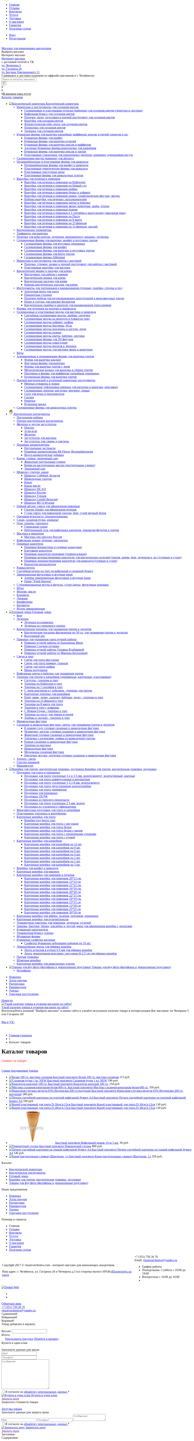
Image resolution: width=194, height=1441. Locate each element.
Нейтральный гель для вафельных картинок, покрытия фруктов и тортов (71, 530)
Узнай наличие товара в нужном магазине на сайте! (35, 1007)
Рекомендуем (17, 987)
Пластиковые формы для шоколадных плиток (53, 175)
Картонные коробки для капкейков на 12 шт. (53, 844)
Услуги (13, 15)
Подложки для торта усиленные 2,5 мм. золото (54, 803)
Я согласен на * (37, 1391)
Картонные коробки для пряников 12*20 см (52, 905)
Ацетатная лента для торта (41, 291)
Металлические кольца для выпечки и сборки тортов (58, 370)
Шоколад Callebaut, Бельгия (42, 475)
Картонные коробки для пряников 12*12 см (52, 881)
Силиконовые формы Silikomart (44, 257)
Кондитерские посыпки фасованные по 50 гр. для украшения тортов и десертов (76, 632)
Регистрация (17, 38)
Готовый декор (18, 1176)
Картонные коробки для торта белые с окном (53, 830)
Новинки (15, 977)
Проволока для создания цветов (45, 127)
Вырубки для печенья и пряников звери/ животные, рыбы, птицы (66, 206)
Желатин (30, 434)
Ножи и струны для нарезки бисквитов (49, 301)
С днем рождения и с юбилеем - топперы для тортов (58, 690)
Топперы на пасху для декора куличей (48, 714)
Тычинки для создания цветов (43, 131)
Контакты (15, 11)
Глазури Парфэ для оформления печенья (50, 509)
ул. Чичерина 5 (11, 65)
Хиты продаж (18, 980)
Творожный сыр (34, 468)
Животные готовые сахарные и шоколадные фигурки (59, 735)
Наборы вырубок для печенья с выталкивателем (55, 199)
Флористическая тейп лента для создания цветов (55, 124)
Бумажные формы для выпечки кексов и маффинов (57, 144)
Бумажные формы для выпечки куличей (50, 141)
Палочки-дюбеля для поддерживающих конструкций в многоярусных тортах (74, 298)
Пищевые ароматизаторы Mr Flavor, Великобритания (58, 451)
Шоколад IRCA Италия (39, 502)
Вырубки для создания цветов (43, 120)
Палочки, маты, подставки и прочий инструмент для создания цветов (69, 117)
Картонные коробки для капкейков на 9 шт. (52, 847)
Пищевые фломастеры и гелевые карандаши (53, 547)
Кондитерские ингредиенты (27, 1172)
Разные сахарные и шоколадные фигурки (51, 741)
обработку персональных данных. (46, 1391)
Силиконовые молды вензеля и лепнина (50, 346)
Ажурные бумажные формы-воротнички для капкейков (60, 148)
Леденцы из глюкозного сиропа (44, 625)
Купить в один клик (44, 1395)
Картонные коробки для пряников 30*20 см (52, 912)
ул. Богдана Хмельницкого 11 (21, 72)
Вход (12, 35)
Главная (14, 4)
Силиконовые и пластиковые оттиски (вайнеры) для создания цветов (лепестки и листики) (83, 110)
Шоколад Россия (35, 492)
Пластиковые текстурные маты (44, 172)
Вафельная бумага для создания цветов (49, 114)
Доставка (15, 18)
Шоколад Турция (35, 496)
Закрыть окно (10, 1398)
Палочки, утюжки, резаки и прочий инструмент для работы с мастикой (70, 264)
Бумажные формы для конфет (43, 137)
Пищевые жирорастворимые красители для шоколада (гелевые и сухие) (70, 560)
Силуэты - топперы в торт (41, 680)
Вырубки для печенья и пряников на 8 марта (53, 219)
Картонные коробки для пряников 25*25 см (52, 909)
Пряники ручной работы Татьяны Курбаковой (54, 649)
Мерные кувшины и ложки (41, 383)
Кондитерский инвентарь (25, 1169)
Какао (28, 482)
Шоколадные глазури (38, 478)
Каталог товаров (12, 97)
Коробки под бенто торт (40, 820)
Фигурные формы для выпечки (44, 363)
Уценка (14, 990)
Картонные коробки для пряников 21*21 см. (52, 885)
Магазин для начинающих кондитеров (26, 48)
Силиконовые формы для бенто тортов (49, 253)
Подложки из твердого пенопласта (46, 799)
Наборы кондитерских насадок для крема (51, 284)
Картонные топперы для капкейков (47, 694)
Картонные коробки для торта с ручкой (49, 837)
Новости (7, 1000)
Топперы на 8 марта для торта (43, 704)
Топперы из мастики (37, 745)
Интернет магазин (13, 58)
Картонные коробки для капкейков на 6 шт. (52, 851)
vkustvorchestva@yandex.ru (160, 1260)
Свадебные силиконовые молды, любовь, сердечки (57, 315)
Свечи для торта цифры (39, 666)
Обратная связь (11, 1303)
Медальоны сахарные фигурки (44, 752)
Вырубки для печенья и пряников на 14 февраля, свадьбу (61, 226)
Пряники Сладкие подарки (41, 646)
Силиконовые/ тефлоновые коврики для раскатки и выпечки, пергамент (71, 387)
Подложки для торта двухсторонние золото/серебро (57, 786)
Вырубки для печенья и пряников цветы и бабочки (57, 202)
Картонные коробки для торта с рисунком (51, 823)
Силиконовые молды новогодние (46, 342)
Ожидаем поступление (24, 994)
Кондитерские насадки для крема (45, 281)
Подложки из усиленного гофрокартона (50, 806)
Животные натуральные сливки (45, 461)
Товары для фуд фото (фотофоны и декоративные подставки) (48, 1183)
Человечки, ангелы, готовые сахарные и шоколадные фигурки (64, 731)
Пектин (29, 427)
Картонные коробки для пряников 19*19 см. (52, 898)
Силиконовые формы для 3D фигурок (48, 339)
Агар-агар (30, 431)
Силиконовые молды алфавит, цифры (48, 322)
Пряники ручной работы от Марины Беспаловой (56, 653)
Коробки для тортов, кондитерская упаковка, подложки (45, 1179)
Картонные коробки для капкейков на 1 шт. (52, 861)
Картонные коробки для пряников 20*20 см (52, 892)
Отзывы (14, 8)
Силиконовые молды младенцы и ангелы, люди (55, 329)
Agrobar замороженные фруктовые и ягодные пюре (57, 577)
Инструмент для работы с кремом (46, 274)
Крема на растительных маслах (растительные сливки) (59, 465)
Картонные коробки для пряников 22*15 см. (52, 895)
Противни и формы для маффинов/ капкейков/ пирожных (61, 373)
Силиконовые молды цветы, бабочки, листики (54, 335)
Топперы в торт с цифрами (41, 707)
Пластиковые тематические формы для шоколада (56, 168)
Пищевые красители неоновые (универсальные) (55, 554)
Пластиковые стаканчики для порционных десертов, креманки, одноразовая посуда (78, 154)
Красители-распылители (40, 564)
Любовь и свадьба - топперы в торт (47, 717)
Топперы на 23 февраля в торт (43, 700)
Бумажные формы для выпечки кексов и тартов (55, 151)
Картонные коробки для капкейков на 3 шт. (52, 864)
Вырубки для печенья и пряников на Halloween (54, 182)
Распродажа (16, 983)
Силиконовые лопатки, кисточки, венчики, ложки (57, 390)
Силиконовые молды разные (42, 332)
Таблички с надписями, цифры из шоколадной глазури (59, 738)
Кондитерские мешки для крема (45, 277)
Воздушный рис (34, 636)
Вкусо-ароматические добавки (44, 455)
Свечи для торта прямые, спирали (46, 663)
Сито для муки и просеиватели (44, 393)
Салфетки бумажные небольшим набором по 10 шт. (57, 943)
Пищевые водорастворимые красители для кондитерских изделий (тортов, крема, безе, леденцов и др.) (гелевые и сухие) (102, 557)
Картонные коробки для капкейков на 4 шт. (52, 854)
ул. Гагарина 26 (12, 68)
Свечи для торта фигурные (41, 659)
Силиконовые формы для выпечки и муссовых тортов (59, 250)
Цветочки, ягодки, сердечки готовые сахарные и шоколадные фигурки (70, 755)
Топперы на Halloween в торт (43, 683)
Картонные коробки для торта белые (48, 827)
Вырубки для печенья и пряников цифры (50, 189)
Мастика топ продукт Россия (43, 537)
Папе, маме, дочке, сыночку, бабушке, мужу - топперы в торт (63, 697)
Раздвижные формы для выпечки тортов (50, 376)
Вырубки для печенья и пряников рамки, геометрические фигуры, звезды (72, 195)
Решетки (29, 400)
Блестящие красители (38, 550)
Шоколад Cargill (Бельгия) (41, 499)
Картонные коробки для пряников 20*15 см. (52, 878)
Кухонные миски (35, 404)
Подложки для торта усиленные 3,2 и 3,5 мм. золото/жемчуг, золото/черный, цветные (79, 775)
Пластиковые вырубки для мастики (47, 267)
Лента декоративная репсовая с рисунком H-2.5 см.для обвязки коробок (70, 953)
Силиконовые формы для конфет (45, 247)
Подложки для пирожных (41, 793)
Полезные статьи (20, 28)
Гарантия (15, 25)
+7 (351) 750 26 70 (13, 1307)
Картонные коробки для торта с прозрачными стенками (60, 834)
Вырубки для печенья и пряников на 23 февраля (55, 223)
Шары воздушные (36, 670)
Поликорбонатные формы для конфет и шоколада (56, 165)
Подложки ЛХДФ (36, 796)
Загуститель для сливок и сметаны (46, 441)
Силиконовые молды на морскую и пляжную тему (57, 318)
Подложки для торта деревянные (45, 789)
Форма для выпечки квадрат (42, 359)
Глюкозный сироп (36, 526)
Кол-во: (7, 1331)
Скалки (29, 397)
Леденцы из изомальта (38, 622)
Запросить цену (35, 1427)
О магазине (16, 21)
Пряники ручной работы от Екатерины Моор (53, 642)
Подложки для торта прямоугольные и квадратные (57, 779)
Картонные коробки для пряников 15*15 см (52, 902)
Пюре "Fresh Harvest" (38, 581)
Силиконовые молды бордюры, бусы (48, 325)
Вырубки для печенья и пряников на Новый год (55, 185)
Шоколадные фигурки (38, 748)
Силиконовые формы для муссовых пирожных (54, 243)
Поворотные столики (38, 294)
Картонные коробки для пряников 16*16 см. (52, 888)
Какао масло (32, 485)
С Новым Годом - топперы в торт (45, 711)
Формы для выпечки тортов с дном (47, 366)
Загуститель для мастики (40, 437)
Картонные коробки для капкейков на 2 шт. (52, 857)
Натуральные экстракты (40, 448)
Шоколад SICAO (35, 489)
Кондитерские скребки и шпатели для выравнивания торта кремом (67, 305)
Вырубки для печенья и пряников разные (51, 209)
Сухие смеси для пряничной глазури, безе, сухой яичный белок (65, 513)
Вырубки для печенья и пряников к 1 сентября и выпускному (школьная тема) (75, 213)
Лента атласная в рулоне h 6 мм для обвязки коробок (58, 950)
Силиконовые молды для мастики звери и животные (58, 349)
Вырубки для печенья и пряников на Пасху (52, 216)
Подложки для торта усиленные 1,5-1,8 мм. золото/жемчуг (62, 782)
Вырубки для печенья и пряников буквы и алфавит (57, 192)
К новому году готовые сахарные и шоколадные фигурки (61, 728)
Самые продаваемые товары (20, 1070)
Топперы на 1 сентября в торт (43, 687)
